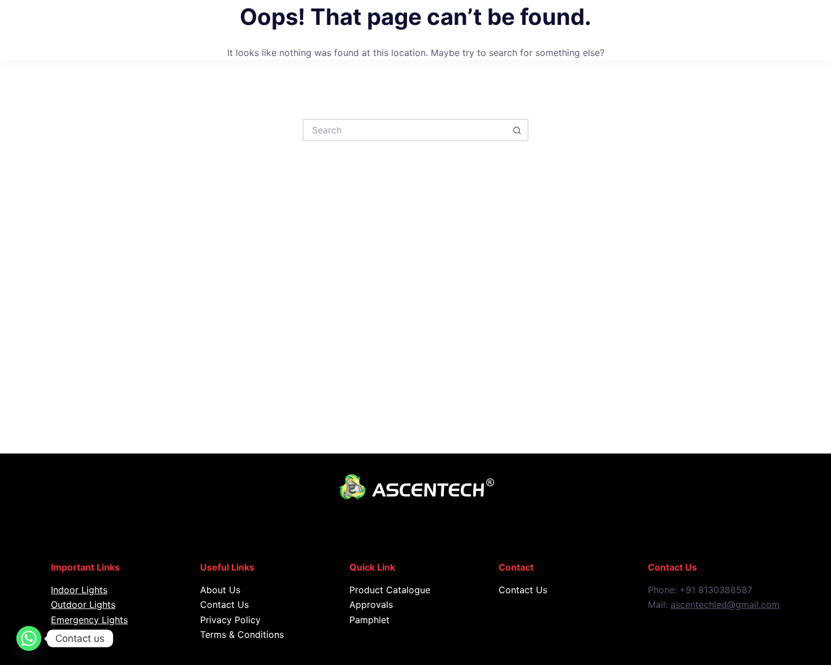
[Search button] (517, 130)
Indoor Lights (79, 589)
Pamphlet (369, 619)
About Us (220, 589)
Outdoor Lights (83, 604)
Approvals (371, 604)
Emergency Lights (89, 619)
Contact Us (224, 604)
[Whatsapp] (28, 638)
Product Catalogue (389, 589)
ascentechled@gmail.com (725, 604)
